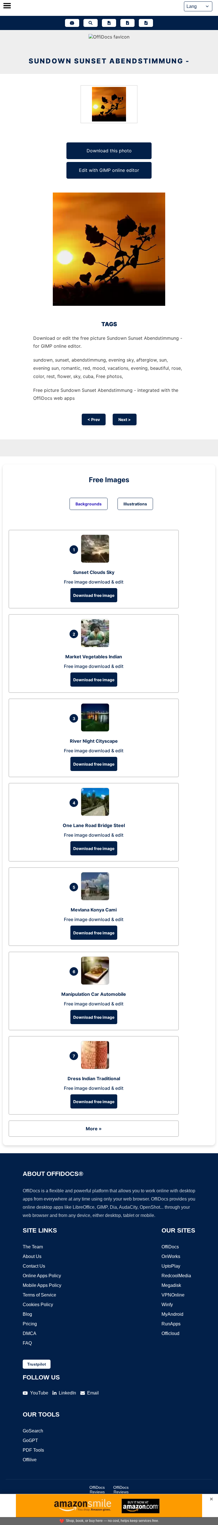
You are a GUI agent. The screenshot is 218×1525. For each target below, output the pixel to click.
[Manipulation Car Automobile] (96, 983)
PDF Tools (33, 1450)
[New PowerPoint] (146, 23)
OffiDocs (170, 1246)
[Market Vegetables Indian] (96, 645)
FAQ (27, 1343)
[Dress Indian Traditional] (96, 1067)
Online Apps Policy (42, 1275)
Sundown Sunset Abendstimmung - (109, 61)
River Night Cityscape (94, 741)
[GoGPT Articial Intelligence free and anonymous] (72, 23)
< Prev (93, 419)
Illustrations (135, 503)
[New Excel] (127, 23)
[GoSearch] (90, 23)
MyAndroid (172, 1314)
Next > (124, 419)
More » (94, 1128)
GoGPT (30, 1440)
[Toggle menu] (7, 6)
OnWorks (171, 1256)
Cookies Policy (38, 1304)
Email (93, 1393)
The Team (33, 1246)
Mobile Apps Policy (42, 1285)
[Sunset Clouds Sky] (96, 561)
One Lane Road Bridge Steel (94, 825)
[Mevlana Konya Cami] (96, 899)
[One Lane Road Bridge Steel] (96, 814)
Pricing (30, 1323)
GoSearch (33, 1430)
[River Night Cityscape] (96, 730)
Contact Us (34, 1266)
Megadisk (171, 1285)
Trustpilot (36, 1364)
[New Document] (109, 23)
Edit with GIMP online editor (109, 170)
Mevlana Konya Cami (94, 910)
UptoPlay (171, 1266)
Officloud (170, 1333)
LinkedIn (67, 1393)
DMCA (29, 1333)
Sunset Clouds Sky (93, 572)
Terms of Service (39, 1295)
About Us (32, 1256)
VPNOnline (173, 1295)
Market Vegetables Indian (93, 656)
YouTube (39, 1393)
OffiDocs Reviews (97, 1489)
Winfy (167, 1304)
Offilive (30, 1459)
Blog (27, 1314)
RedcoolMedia (176, 1275)
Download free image (93, 595)
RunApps (171, 1323)
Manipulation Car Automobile (93, 994)
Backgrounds (89, 503)
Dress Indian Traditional (94, 1078)
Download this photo (109, 150)
